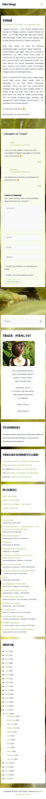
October (10, 724)
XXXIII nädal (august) (11, 536)
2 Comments (8, 25)
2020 (7, 675)
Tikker (5, 461)
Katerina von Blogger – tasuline (16, 504)
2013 (7, 702)
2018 (7, 682)
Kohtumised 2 (8, 520)
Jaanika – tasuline (10, 500)
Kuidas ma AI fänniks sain (21, 465)
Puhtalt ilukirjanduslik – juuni (15, 590)
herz (12, 143)
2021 (7, 671)
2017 (7, 686)
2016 (7, 690)
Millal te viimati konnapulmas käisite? (18, 629)
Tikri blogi (9, 4)
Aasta (5, 577)
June (9, 740)
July (8, 736)
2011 (7, 710)
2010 (7, 714)
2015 (7, 694)
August (10, 732)
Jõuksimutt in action (11, 603)
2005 (7, 779)
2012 (7, 706)
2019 (7, 679)
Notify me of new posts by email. (20, 275)
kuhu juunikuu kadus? (12, 564)
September (11, 728)
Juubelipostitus (9, 610)
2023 (7, 663)
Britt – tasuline (9, 496)
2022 (7, 667)
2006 (7, 775)
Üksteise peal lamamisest (13, 597)
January (10, 759)
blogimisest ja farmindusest (14, 549)
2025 (7, 655)
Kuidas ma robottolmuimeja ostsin (25, 461)
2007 (7, 771)
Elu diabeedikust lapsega (13, 616)
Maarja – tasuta (9, 508)
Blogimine (7, 542)
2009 (7, 763)
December (11, 716)
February (10, 755)
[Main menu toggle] (41, 4)
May (8, 744)
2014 (7, 698)
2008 (7, 767)
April (9, 747)
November (11, 720)
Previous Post (8, 122)
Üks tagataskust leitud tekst (14, 584)
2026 (7, 651)
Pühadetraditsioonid (11, 623)
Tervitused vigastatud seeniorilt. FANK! (19, 571)
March (9, 751)
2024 (7, 659)
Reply (39, 162)
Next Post (40, 122)
